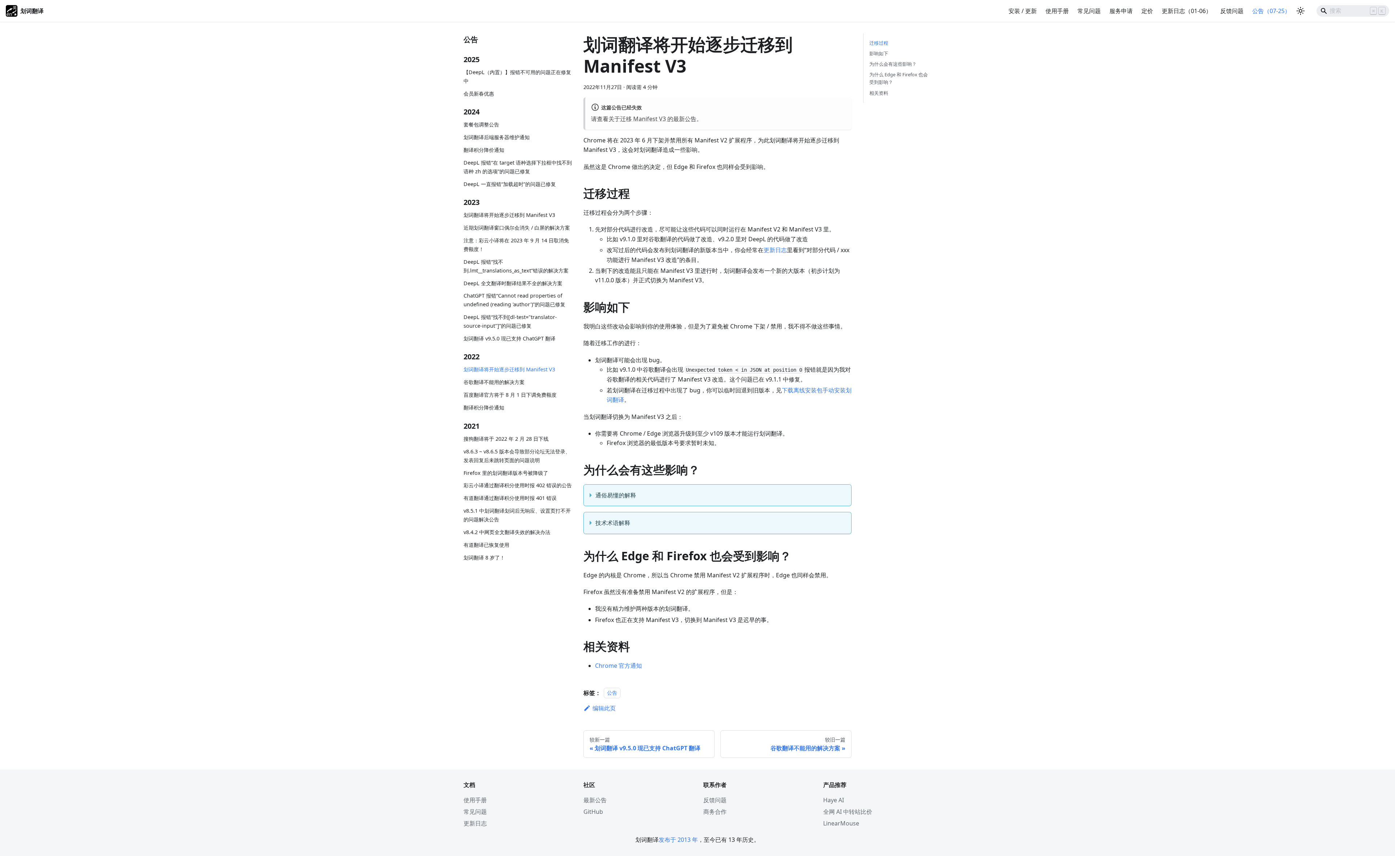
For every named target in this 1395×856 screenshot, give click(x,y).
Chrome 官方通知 (618, 666)
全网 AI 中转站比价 (847, 812)
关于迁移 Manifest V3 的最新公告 (652, 119)
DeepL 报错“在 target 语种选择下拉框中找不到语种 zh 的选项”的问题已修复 (518, 167)
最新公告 (595, 800)
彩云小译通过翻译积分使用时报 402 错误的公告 (518, 485)
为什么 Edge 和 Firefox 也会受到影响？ (898, 78)
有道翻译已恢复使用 (486, 544)
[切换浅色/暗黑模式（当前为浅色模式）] (1300, 11)
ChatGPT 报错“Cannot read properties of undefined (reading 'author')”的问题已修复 (514, 300)
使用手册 (1057, 11)
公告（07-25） (1271, 11)
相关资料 (878, 93)
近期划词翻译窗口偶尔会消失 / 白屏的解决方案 (517, 227)
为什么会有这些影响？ (893, 64)
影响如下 (878, 53)
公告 (612, 693)
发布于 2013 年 (678, 840)
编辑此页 (604, 708)
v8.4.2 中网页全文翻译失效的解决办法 (507, 532)
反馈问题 (1232, 11)
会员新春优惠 (479, 93)
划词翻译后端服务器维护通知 (497, 137)
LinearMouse (841, 823)
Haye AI (833, 800)
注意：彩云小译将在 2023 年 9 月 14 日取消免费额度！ (516, 245)
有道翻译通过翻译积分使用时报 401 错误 (510, 497)
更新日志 (775, 250)
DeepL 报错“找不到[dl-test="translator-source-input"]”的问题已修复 (510, 321)
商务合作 (715, 812)
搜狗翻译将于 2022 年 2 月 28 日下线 (506, 438)
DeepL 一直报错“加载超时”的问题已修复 (510, 184)
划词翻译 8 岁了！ (484, 557)
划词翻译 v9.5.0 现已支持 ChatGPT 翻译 (509, 338)
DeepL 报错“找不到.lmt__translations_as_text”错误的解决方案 (516, 266)
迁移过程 (878, 43)
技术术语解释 (612, 523)
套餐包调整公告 (481, 124)
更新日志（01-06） (1187, 11)
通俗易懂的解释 (615, 495)
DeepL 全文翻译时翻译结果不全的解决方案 (513, 283)
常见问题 (1089, 11)
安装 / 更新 (1022, 11)
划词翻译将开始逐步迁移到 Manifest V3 (509, 214)
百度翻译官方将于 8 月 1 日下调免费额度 (510, 394)
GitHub (593, 812)
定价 (1147, 11)
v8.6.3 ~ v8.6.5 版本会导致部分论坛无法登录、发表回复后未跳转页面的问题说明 (517, 456)
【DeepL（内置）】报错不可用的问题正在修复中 (517, 76)
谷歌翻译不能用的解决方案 (494, 382)
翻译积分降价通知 (484, 149)
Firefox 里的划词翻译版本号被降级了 (506, 472)
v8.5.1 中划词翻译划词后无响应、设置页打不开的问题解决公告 (517, 515)
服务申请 (1121, 11)
